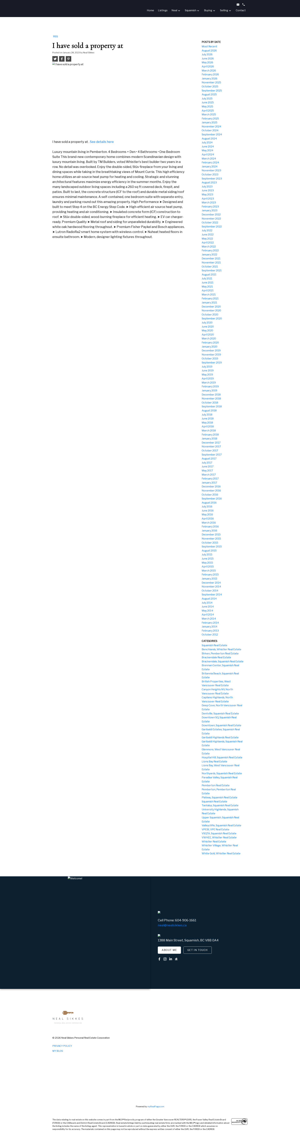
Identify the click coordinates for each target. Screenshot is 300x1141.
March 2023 (209, 202)
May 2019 (207, 374)
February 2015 (210, 574)
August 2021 (209, 274)
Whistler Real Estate (214, 841)
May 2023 (207, 194)
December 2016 (211, 486)
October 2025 (210, 86)
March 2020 (209, 338)
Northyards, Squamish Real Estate (222, 773)
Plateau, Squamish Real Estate (219, 797)
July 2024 (207, 142)
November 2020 (211, 310)
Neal (174, 10)
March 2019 (209, 382)
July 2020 (207, 322)
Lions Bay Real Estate (214, 761)
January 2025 (209, 122)
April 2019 (208, 378)
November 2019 (211, 354)
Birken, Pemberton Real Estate (220, 653)
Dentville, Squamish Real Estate (220, 713)
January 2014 (209, 626)
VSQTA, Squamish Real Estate (219, 833)
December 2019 (211, 350)
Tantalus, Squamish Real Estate (220, 805)
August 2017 (209, 458)
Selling (224, 10)
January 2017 (209, 482)
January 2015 (209, 578)
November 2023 (211, 170)
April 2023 (208, 198)
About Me (169, 950)
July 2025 (207, 98)
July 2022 (207, 230)
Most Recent (209, 46)
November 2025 (211, 82)
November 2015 (211, 538)
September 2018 (212, 406)
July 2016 (207, 506)
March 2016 (209, 522)
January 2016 (209, 530)
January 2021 (209, 302)
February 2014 (210, 622)
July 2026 (207, 54)
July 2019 (207, 366)
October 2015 (210, 542)
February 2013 (210, 630)
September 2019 (212, 362)
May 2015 (207, 562)
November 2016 (211, 490)
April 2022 (208, 242)
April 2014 (208, 614)
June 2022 (208, 234)
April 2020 (208, 334)
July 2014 (207, 602)
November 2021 (211, 262)
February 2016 (210, 526)
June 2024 (208, 146)
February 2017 (210, 478)
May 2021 (207, 286)
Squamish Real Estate (214, 645)
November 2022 (211, 218)
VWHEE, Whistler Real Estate (219, 837)
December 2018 (211, 394)
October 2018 (210, 402)
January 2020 (209, 346)
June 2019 (208, 370)
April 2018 (208, 426)
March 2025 (209, 114)
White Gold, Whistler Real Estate (221, 853)
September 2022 (212, 226)
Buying (208, 10)
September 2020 (212, 318)
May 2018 (207, 422)
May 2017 (207, 470)
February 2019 (210, 386)
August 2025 (209, 94)
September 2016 (212, 498)
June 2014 (208, 606)
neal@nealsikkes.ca (172, 925)
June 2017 (208, 466)
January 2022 (209, 254)
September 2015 (212, 546)
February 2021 (210, 298)
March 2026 (209, 70)
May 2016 (207, 514)
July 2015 (207, 554)
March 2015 (209, 570)
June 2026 (208, 58)
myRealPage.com (156, 1106)
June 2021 (207, 282)
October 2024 (210, 130)
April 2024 (208, 154)
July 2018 (207, 414)
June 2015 (208, 558)
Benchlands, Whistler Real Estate (221, 649)
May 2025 (207, 106)
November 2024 (211, 126)
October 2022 (210, 222)
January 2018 (209, 438)
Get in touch (197, 950)
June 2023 (208, 190)
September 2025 (212, 90)
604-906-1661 (185, 920)
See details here (102, 142)
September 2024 (212, 134)
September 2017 (212, 454)
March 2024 (209, 158)
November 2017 (211, 446)
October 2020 (210, 314)
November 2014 (211, 586)
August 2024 (209, 138)
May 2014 (207, 610)
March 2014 (209, 618)
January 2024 (210, 166)
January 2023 (209, 210)
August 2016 (209, 502)
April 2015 (208, 566)
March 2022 (209, 246)
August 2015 (209, 550)
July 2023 (207, 186)
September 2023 (212, 178)
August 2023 (209, 182)
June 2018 (208, 418)
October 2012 (210, 634)
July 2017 (207, 462)
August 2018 (209, 410)
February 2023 (210, 206)
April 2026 (208, 66)
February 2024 (210, 162)
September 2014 (212, 594)
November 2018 (211, 398)
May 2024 (207, 150)
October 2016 (210, 494)
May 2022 (207, 238)
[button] (169, 950)
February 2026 (210, 74)
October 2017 (210, 450)
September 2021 (212, 270)
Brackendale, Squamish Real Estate (222, 661)
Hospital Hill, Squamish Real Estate (222, 757)
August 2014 (209, 598)
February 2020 (210, 342)
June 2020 (208, 326)
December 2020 (211, 306)
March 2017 (209, 474)
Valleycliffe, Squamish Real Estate (221, 825)
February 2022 (210, 250)
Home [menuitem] (150, 10)
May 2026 (207, 62)
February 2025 (210, 118)
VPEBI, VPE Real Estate (215, 829)
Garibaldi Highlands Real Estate (220, 737)
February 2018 (210, 434)
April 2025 (208, 110)
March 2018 (209, 430)
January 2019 (209, 390)
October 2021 (210, 266)
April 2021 (208, 290)
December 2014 (211, 582)
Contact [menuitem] (241, 10)
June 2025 (208, 102)
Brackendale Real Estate (216, 657)
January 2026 (209, 78)
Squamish (190, 10)
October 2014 (210, 590)
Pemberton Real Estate (216, 785)
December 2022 (211, 214)
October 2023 (210, 174)
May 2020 (207, 330)
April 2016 (208, 518)
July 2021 (207, 278)
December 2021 (211, 258)
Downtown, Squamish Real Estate (221, 725)
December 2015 (211, 534)
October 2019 (210, 358)
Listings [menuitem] (163, 10)
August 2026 (209, 50)
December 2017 (211, 442)
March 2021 (209, 294)
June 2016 (208, 510)
